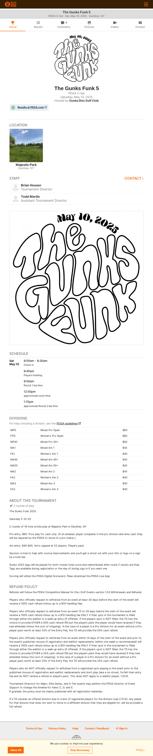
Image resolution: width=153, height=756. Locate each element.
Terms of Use (34, 728)
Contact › (134, 178)
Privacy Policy (57, 728)
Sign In (123, 728)
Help (75, 728)
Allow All (15, 750)
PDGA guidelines (67, 423)
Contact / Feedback (97, 728)
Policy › (140, 750)
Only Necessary (80, 750)
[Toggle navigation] (146, 4)
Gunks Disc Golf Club (84, 100)
